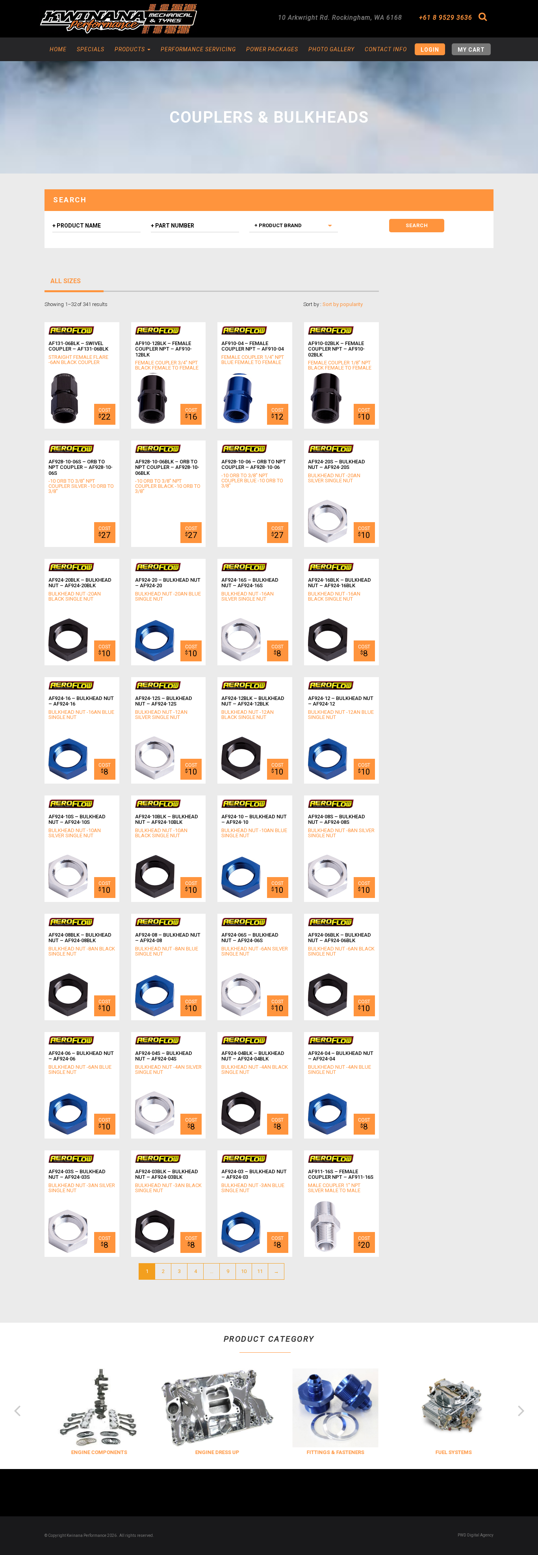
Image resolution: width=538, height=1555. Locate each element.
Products (131, 49)
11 (260, 1271)
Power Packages (272, 49)
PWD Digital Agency (475, 1535)
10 (244, 1271)
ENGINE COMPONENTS (92, 1452)
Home (58, 49)
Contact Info (386, 49)
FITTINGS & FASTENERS (328, 1452)
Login (430, 50)
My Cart (471, 50)
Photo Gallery (331, 49)
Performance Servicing (198, 49)
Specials (90, 49)
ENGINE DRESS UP (210, 1452)
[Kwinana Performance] (118, 18)
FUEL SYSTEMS (446, 1452)
